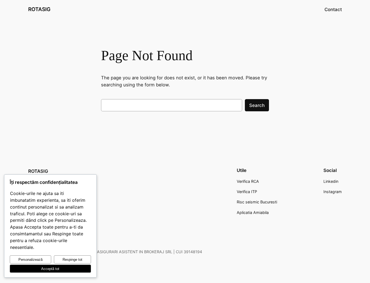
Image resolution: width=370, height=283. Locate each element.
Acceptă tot (50, 269)
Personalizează (30, 260)
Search (257, 105)
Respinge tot (72, 260)
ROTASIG (39, 9)
